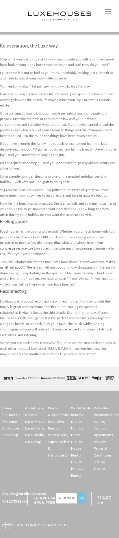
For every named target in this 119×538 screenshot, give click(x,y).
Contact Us (11, 415)
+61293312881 (15, 501)
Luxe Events (34, 428)
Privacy (100, 442)
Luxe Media (34, 435)
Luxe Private (35, 422)
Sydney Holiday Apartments (103, 428)
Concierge (10, 435)
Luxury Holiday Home (77, 428)
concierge (8, 248)
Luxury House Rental (76, 448)
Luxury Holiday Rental (77, 469)
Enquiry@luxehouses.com (24, 494)
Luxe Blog (33, 442)
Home (7, 408)
